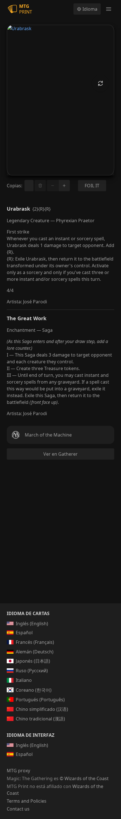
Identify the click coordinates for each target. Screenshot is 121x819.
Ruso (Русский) (32, 670)
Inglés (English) (32, 623)
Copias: (14, 186)
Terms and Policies (26, 801)
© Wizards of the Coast (84, 778)
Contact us (18, 809)
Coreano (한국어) (33, 690)
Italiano (24, 680)
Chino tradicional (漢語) (40, 719)
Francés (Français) (35, 642)
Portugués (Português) (40, 699)
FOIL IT (92, 186)
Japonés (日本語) (33, 661)
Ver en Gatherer (60, 454)
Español (24, 632)
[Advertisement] (60, 538)
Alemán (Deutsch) (34, 652)
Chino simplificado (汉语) (42, 709)
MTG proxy (18, 770)
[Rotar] (100, 83)
